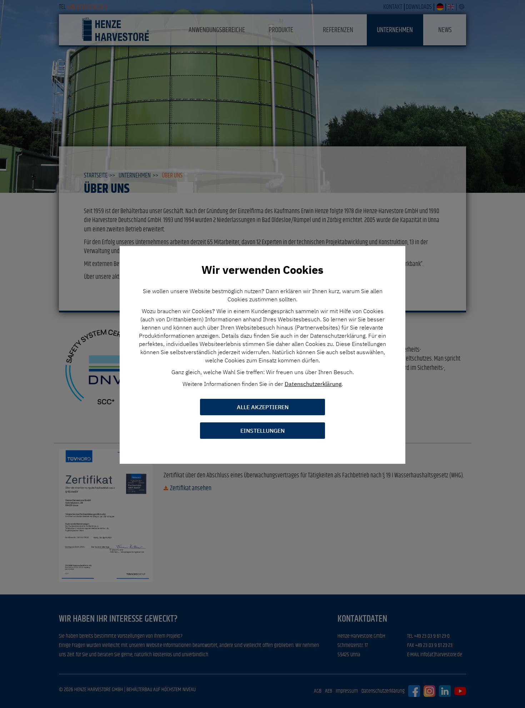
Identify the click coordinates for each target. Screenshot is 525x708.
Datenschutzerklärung (313, 383)
